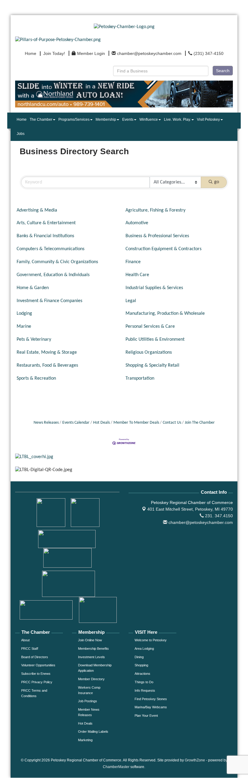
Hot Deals (101, 423)
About (25, 640)
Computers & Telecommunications (50, 249)
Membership (106, 119)
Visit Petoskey (208, 119)
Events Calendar (76, 423)
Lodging (24, 313)
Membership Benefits (93, 648)
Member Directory (91, 679)
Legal (131, 300)
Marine (24, 326)
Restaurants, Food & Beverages (47, 365)
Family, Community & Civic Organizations (57, 262)
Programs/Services (74, 119)
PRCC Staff (29, 648)
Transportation (140, 378)
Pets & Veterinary (34, 339)
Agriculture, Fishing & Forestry (155, 210)
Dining (139, 657)
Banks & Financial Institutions (45, 236)
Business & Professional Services (157, 236)
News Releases (46, 423)
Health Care (137, 275)
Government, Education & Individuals (53, 275)
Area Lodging (144, 648)
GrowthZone (195, 760)
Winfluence (148, 119)
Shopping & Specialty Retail (152, 365)
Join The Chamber (200, 423)
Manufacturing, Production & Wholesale (165, 313)
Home (22, 119)
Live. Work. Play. (177, 119)
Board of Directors (34, 657)
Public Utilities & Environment (155, 339)
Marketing (85, 740)
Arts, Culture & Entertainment (46, 223)
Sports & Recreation (36, 378)
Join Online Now (90, 640)
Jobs (20, 134)
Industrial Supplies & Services (154, 287)
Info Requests (145, 690)
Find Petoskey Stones (151, 699)
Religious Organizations (149, 352)
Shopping (141, 665)
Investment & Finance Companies (49, 300)
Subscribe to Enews (36, 673)
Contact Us (172, 423)
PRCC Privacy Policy (36, 682)
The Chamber (41, 119)
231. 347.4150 (218, 515)
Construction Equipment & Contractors (163, 249)
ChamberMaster (116, 767)
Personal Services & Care (150, 326)
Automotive (137, 223)
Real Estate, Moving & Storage (47, 352)
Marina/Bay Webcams (151, 707)
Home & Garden (33, 287)
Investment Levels (91, 657)
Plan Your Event (146, 715)
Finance (133, 262)
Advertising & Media (37, 210)
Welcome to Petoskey (151, 640)
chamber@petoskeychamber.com (200, 522)
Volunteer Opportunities (38, 665)
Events (127, 119)
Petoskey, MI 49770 (190, 509)
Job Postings (87, 701)
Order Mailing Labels (93, 731)
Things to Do (144, 682)
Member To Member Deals (136, 423)
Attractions (142, 673)
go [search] (216, 182)
